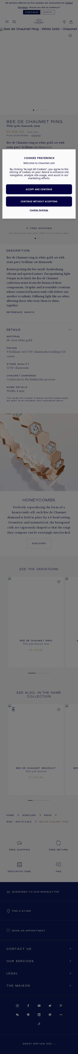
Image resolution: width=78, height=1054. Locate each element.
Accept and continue (39, 189)
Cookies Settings (39, 210)
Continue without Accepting (39, 201)
